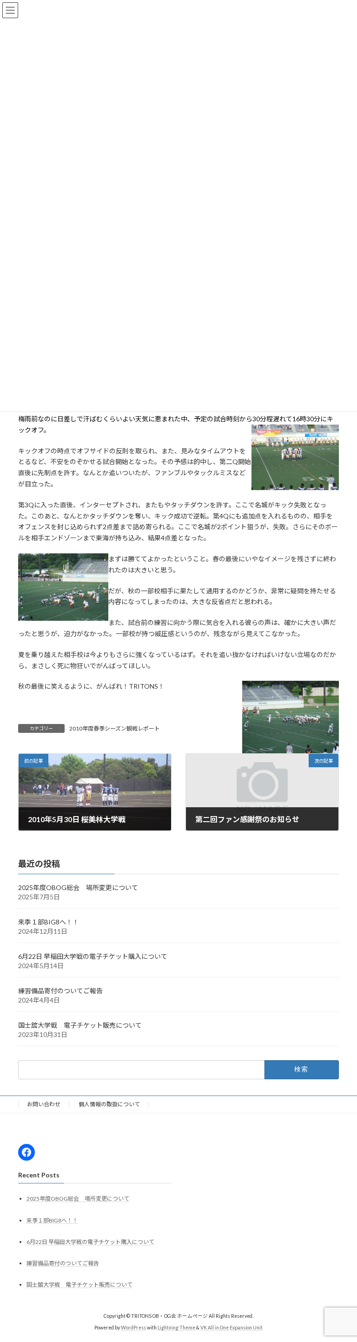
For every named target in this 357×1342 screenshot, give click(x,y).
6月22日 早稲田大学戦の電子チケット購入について (92, 957)
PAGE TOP (340, 1292)
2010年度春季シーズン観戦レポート (114, 728)
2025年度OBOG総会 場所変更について (78, 888)
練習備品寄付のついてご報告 (60, 991)
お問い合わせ (43, 1104)
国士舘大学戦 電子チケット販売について (80, 1026)
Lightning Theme (176, 1327)
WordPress (133, 1327)
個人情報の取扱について (109, 1104)
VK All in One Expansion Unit (231, 1327)
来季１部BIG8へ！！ (48, 922)
